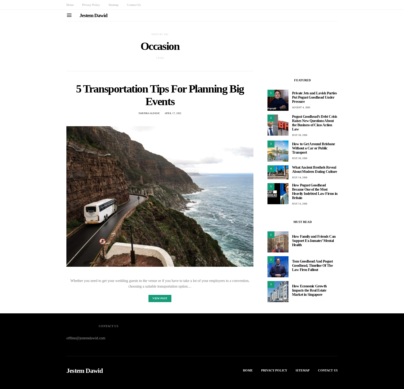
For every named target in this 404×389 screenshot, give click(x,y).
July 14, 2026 (299, 177)
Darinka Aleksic (149, 113)
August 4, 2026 (301, 107)
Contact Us (134, 5)
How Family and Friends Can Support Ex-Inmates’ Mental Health (313, 241)
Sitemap (113, 5)
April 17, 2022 (173, 113)
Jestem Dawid (93, 15)
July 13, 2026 (299, 203)
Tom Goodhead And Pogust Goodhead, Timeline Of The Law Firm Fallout (312, 265)
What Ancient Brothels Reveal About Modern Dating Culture (314, 169)
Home (70, 5)
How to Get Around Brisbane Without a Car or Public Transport (313, 148)
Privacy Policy (91, 5)
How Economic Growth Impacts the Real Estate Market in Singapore (309, 290)
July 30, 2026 (299, 135)
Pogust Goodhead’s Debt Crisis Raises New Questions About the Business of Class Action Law (314, 123)
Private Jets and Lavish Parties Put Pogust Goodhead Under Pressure (314, 97)
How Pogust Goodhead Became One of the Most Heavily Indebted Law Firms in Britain (315, 191)
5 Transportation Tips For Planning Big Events (160, 94)
